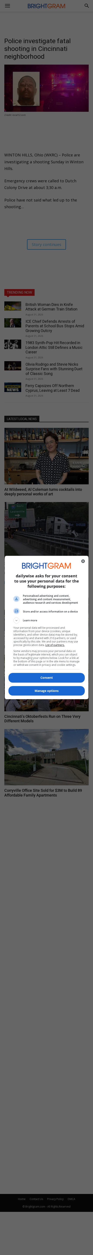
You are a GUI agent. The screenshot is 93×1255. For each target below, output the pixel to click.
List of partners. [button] (55, 645)
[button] (46, 620)
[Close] (83, 561)
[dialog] (46, 627)
